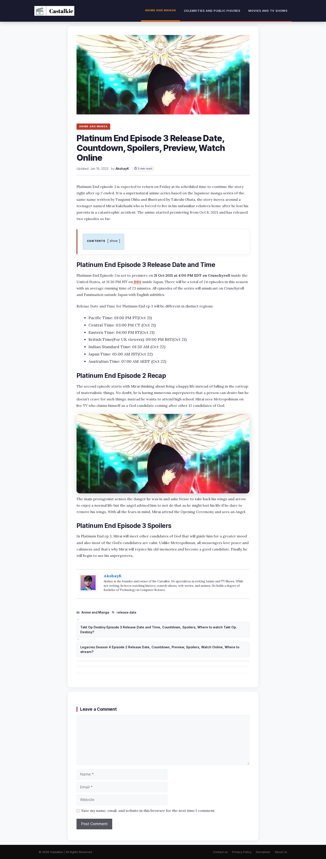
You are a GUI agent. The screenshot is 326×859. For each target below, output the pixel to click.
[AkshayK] (88, 590)
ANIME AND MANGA (93, 126)
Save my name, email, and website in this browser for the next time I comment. (148, 810)
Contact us (220, 852)
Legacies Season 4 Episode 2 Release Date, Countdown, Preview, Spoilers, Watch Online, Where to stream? (159, 649)
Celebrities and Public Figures (212, 10)
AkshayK (113, 575)
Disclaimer (263, 852)
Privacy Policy (241, 852)
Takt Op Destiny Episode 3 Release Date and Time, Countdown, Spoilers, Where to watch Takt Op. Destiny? (158, 629)
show (114, 241)
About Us (281, 852)
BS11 (137, 282)
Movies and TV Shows (268, 10)
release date (126, 612)
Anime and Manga (160, 10)
